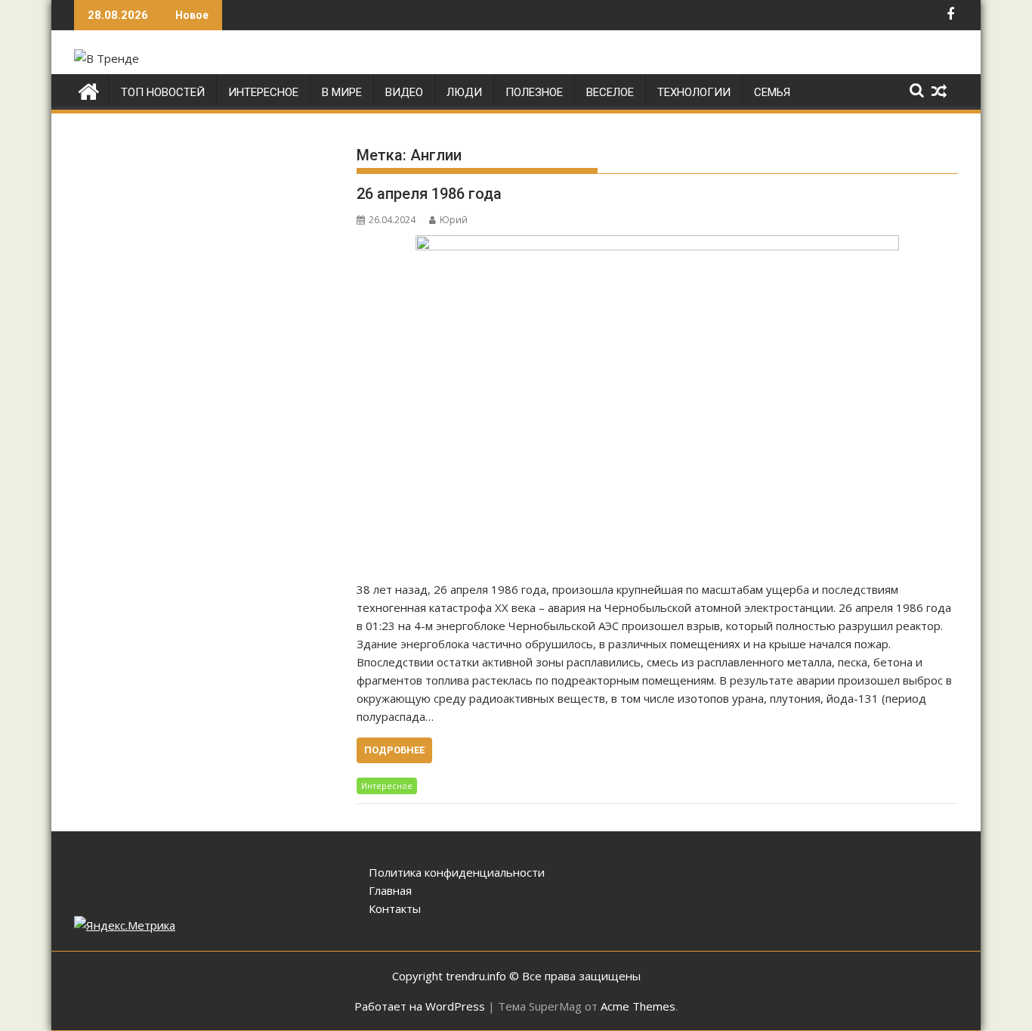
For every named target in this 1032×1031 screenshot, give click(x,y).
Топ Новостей (163, 92)
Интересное (263, 92)
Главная (390, 890)
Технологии (694, 92)
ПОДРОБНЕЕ (394, 750)
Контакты (395, 908)
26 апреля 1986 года (429, 194)
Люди (464, 92)
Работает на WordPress (419, 1006)
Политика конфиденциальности (457, 872)
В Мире (342, 92)
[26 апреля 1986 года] (657, 399)
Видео (404, 92)
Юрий (454, 219)
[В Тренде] (89, 89)
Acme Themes (638, 1006)
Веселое (610, 92)
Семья (772, 92)
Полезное (534, 92)
